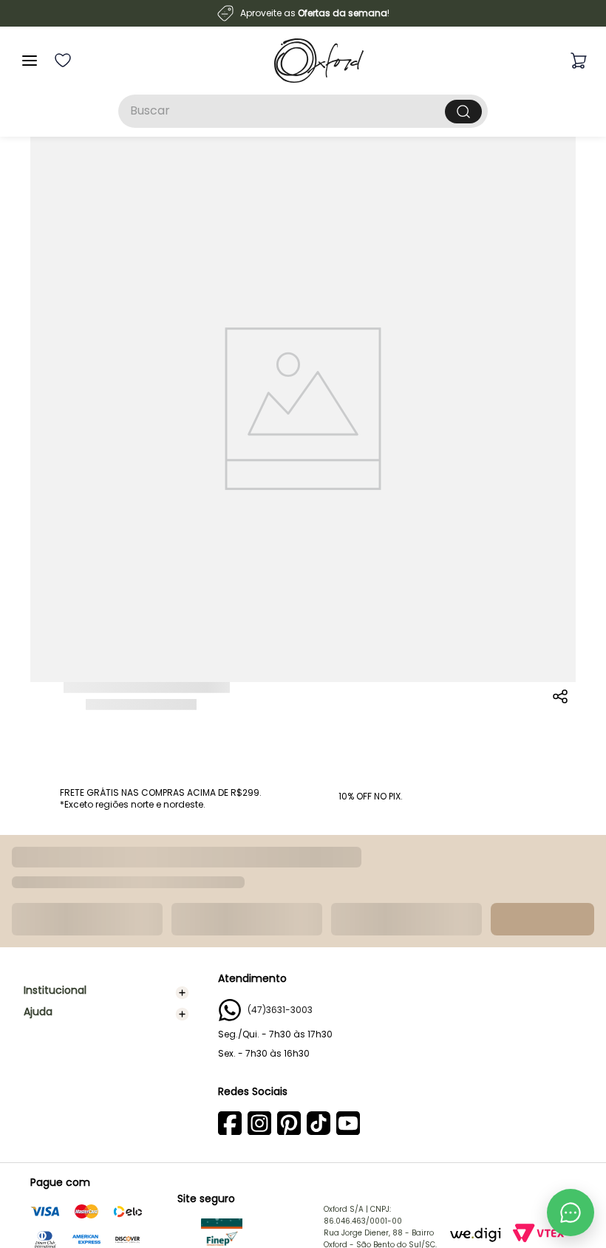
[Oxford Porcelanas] (319, 60)
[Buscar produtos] (463, 111)
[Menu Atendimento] (570, 1212)
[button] (561, 711)
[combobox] (303, 111)
